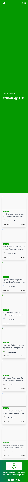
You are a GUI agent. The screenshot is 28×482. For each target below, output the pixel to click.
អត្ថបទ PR (12, 93)
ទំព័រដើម (6, 93)
